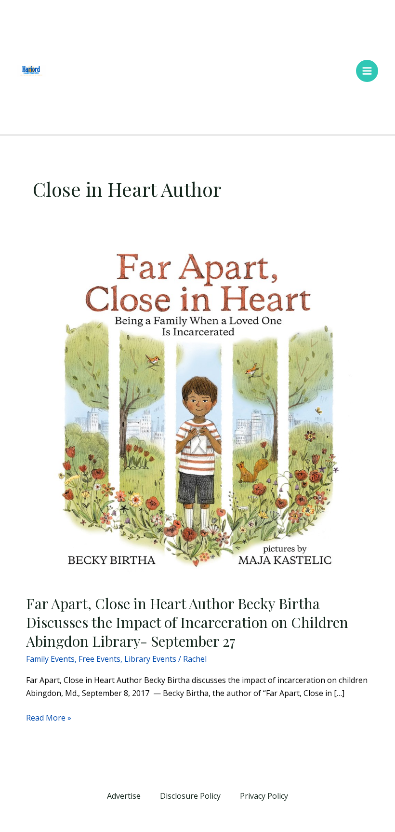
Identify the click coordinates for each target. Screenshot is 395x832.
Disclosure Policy (190, 796)
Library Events (150, 659)
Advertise (124, 796)
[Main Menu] (367, 71)
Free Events (99, 659)
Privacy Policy (264, 796)
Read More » (48, 717)
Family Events (50, 659)
